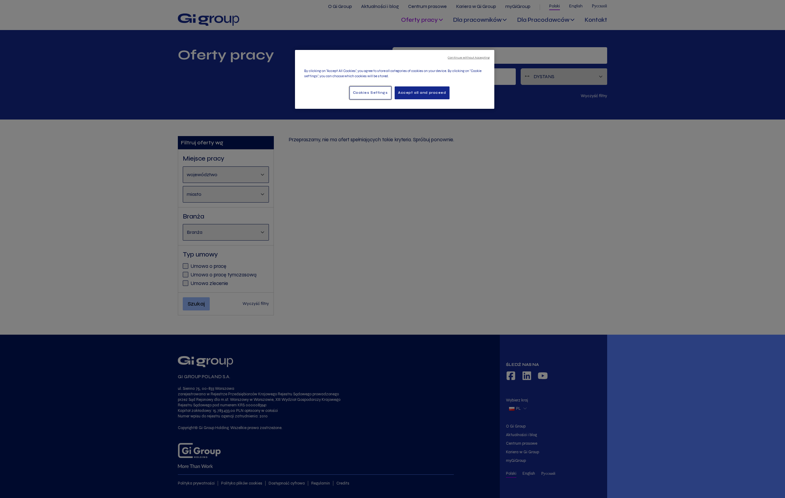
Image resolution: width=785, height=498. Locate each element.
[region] (394, 79)
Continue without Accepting (469, 57)
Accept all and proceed (422, 92)
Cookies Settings (370, 92)
